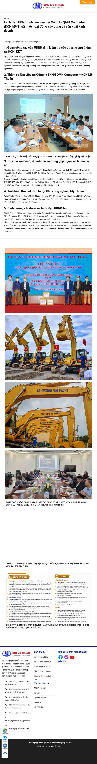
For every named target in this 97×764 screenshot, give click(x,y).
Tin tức (7, 19)
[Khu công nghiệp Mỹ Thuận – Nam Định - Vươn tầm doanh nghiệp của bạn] (48, 6)
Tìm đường (5, 733)
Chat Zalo (5, 741)
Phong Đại (35, 42)
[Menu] (3, 6)
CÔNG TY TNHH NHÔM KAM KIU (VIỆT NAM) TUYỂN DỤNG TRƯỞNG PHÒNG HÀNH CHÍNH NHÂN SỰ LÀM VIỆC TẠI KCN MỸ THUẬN (47, 626)
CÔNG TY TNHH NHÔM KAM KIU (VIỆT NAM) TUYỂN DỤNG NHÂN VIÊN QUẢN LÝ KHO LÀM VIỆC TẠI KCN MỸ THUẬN (47, 565)
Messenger (5, 748)
